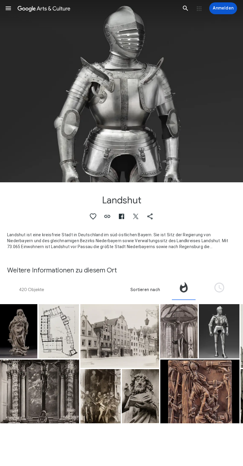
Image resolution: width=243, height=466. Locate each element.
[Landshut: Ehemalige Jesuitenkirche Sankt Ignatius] (39, 391)
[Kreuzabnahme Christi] (199, 391)
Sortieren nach (145, 289)
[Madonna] (18, 331)
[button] (8, 8)
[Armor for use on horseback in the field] (219, 331)
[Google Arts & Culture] (97, 8)
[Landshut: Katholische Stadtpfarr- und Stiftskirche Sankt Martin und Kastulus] (140, 396)
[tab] (184, 289)
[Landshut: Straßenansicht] (119, 336)
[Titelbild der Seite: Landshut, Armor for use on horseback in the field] (121, 91)
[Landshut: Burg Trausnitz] (59, 331)
